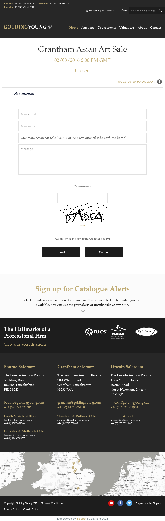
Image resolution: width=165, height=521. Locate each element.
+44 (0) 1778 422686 (23, 3)
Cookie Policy (30, 509)
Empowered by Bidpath (148, 503)
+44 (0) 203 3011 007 (121, 423)
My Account (108, 10)
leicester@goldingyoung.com (19, 435)
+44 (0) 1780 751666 (67, 423)
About (142, 28)
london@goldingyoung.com (126, 420)
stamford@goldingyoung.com (73, 420)
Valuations (127, 28)
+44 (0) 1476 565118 (58, 3)
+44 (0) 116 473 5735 (14, 438)
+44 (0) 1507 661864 (14, 423)
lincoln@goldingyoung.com (130, 402)
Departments (107, 28)
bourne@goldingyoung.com (24, 402)
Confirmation (82, 186)
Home (73, 28)
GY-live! (123, 10)
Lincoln (8, 7)
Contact (155, 28)
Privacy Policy (11, 509)
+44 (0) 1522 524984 (23, 7)
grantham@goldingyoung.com (79, 402)
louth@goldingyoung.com (18, 420)
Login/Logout (91, 10)
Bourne (8, 3)
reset (82, 225)
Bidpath (81, 518)
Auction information (136, 82)
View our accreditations (25, 344)
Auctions (87, 28)
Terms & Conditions (52, 503)
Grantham (41, 3)
